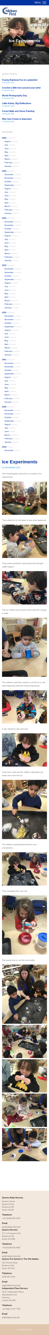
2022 (8, 312)
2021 (8, 359)
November (12, 178)
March (10, 159)
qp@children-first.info (11, 1285)
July (9, 145)
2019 (7, 447)
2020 (8, 407)
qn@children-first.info (11, 1256)
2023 (8, 265)
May (10, 152)
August (11, 141)
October (11, 181)
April (10, 155)
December (12, 174)
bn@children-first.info (11, 1227)
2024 (8, 218)
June (10, 148)
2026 (8, 138)
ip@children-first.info (11, 1317)
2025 (8, 171)
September (12, 185)
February (12, 162)
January (11, 166)
